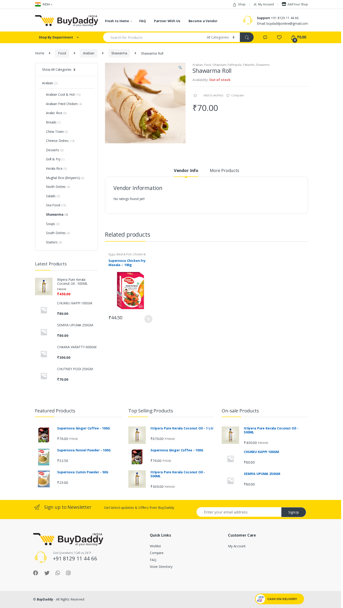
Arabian (88, 53)
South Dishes (58, 233)
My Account (266, 4)
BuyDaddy (45, 599)
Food (62, 53)
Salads (53, 196)
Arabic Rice (56, 113)
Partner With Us (167, 21)
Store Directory (161, 566)
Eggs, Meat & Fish (120, 254)
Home (39, 53)
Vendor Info (186, 170)
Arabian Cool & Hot (63, 94)
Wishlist (155, 546)
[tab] (186, 172)
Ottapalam (219, 65)
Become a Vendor (203, 21)
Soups (53, 223)
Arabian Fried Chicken (64, 104)
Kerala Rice (56, 168)
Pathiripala (234, 65)
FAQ (142, 21)
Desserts (54, 150)
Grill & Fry (55, 159)
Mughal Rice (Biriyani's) (63, 178)
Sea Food (56, 205)
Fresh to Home (117, 21)
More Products (224, 170)
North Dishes (58, 186)
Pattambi (249, 65)
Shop (241, 4)
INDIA (46, 4)
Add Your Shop (297, 4)
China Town (57, 131)
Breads (53, 122)
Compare (237, 95)
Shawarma (119, 53)
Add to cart (148, 319)
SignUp (293, 512)
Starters (54, 242)
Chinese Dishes (60, 140)
